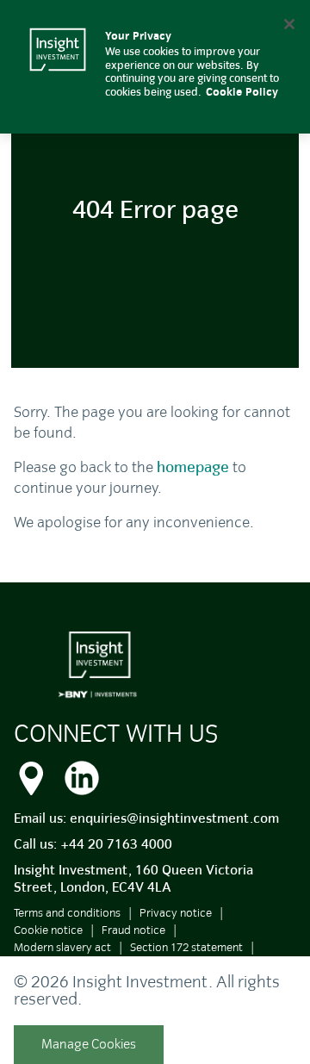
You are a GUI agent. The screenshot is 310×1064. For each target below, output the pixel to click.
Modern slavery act (62, 947)
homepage (193, 467)
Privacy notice (176, 912)
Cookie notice (48, 930)
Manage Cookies (88, 1044)
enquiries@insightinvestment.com (174, 818)
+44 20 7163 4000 (116, 844)
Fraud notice (133, 930)
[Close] (289, 24)
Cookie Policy (242, 92)
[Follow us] (82, 775)
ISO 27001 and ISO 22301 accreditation (110, 964)
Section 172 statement (186, 947)
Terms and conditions (67, 912)
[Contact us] (31, 775)
